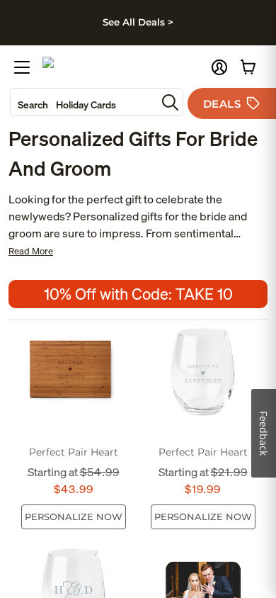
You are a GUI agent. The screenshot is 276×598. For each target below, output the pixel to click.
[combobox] (83, 102)
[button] (219, 67)
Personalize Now (73, 516)
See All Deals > (138, 22)
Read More (30, 251)
